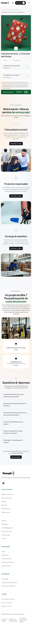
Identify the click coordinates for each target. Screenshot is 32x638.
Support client (6, 606)
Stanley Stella (6, 566)
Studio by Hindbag (8, 562)
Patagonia (5, 555)
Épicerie (4, 505)
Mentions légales (4, 620)
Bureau (4, 501)
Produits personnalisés (9, 582)
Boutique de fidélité (8, 586)
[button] (29, 3)
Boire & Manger (7, 498)
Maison (4, 521)
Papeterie (5, 524)
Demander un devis (16, 143)
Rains (3, 551)
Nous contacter (16, 457)
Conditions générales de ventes (23, 620)
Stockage (5, 579)
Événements (6, 509)
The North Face (7, 559)
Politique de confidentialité (13, 620)
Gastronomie (6, 512)
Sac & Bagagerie (7, 528)
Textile (4, 538)
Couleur (16, 75)
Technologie (6, 535)
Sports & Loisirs (7, 531)
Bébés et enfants (7, 494)
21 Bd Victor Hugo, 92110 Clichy (16, 348)
